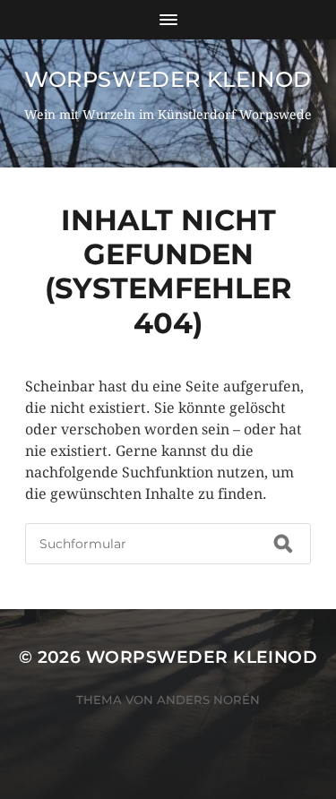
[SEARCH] (283, 543)
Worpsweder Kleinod (168, 79)
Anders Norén (208, 699)
